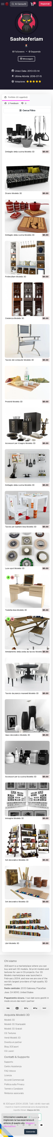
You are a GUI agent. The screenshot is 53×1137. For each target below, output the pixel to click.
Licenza (8, 1075)
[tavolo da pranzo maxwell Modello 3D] (27, 674)
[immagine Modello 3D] (27, 799)
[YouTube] (41, 1125)
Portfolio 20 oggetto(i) (17, 97)
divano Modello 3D (13, 193)
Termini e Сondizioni (13, 1088)
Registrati (45, 4)
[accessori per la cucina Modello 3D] (27, 757)
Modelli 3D (9, 1019)
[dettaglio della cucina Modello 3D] (27, 132)
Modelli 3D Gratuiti (13, 1028)
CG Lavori (9, 1051)
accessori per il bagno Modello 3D (20, 443)
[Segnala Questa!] (45, 145)
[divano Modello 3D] (27, 174)
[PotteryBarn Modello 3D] (27, 257)
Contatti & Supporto (16, 1057)
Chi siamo (10, 961)
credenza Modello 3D (14, 318)
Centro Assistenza (12, 1066)
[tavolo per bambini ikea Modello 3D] (27, 508)
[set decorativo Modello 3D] (27, 841)
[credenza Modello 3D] (27, 299)
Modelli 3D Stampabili (15, 1024)
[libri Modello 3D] (27, 924)
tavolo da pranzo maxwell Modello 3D (22, 693)
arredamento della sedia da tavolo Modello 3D (25, 651)
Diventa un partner (13, 1042)
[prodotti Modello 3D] (27, 382)
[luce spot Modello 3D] (27, 549)
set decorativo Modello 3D (17, 860)
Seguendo (35, 51)
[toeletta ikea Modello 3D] (27, 591)
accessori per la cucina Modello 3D (20, 776)
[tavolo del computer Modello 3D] (27, 341)
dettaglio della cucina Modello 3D (20, 151)
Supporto (8, 1061)
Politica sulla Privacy (14, 1084)
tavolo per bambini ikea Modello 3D (20, 526)
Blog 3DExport (11, 1046)
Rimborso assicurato (14, 1093)
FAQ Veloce (10, 1070)
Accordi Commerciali (14, 1079)
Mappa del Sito (33, 1110)
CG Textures (10, 1033)
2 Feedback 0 (17, 103)
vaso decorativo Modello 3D (17, 735)
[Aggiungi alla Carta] (40, 145)
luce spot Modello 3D (14, 568)
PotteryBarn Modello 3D (15, 276)
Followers (18, 51)
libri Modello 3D (12, 943)
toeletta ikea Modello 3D (16, 610)
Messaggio (27, 59)
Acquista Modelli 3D (17, 1015)
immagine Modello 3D (14, 818)
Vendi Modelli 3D (12, 1037)
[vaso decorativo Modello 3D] (27, 716)
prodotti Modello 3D (14, 401)
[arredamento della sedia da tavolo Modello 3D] (27, 633)
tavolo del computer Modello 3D (19, 360)
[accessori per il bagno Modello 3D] (27, 424)
